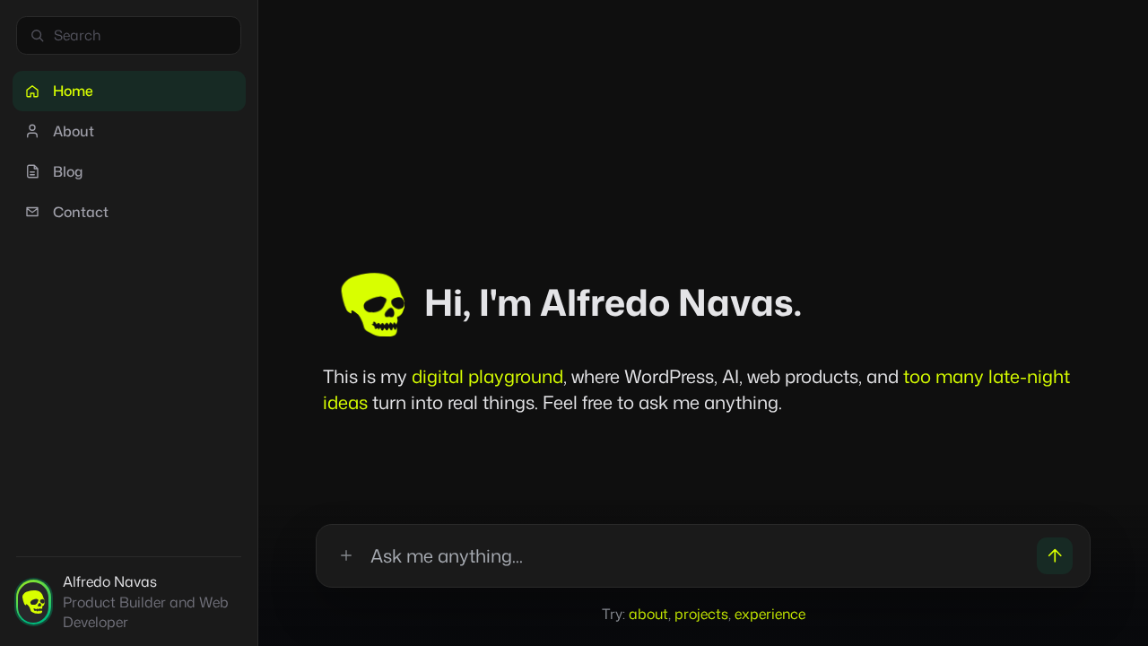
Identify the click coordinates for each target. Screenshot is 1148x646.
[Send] (1055, 555)
